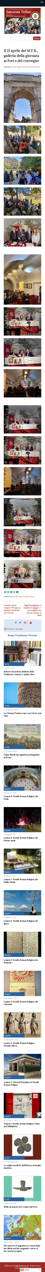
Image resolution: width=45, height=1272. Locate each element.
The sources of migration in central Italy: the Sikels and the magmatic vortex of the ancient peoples (22, 1248)
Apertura (19, 596)
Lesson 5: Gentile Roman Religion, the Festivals (21, 961)
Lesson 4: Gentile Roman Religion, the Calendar (21, 1002)
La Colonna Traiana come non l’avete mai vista (22, 714)
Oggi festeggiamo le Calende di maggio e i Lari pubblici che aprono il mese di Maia (32, 610)
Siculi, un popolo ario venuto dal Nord (20, 1207)
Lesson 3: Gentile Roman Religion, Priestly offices (19, 1044)
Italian (26, 1270)
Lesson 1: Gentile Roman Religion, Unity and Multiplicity (22, 1125)
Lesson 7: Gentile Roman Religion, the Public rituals (21, 880)
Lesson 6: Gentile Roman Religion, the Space (21, 922)
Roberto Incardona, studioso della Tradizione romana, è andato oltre (19, 672)
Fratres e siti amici (15, 629)
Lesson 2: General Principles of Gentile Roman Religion (21, 1083)
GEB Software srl (21, 1266)
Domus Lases (34, 67)
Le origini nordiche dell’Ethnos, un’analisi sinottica (22, 1166)
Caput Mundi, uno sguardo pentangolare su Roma (22, 756)
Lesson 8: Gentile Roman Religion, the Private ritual (21, 839)
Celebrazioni (29, 596)
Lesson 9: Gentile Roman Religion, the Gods (21, 797)
